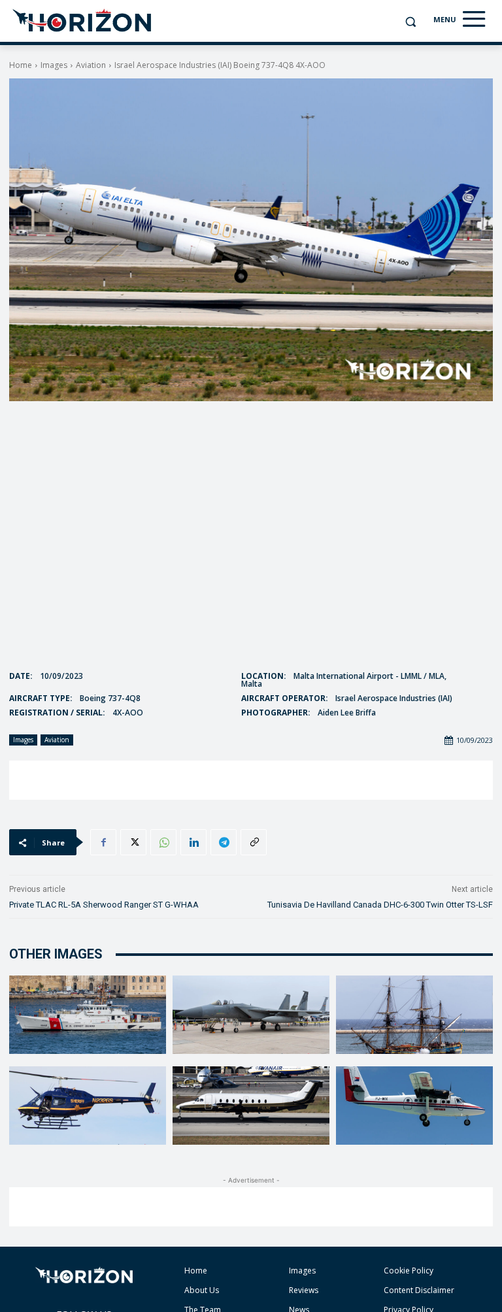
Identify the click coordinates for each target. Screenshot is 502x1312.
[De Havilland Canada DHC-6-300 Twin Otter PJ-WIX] (414, 1105)
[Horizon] (82, 21)
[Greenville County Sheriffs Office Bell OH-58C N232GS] (87, 1105)
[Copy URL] (254, 842)
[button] (410, 22)
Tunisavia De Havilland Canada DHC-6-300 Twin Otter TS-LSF (380, 905)
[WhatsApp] (163, 842)
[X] (133, 842)
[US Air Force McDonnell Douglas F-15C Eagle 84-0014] (251, 1015)
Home (20, 65)
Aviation (91, 65)
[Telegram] (223, 842)
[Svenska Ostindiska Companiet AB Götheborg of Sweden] (414, 1015)
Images (54, 65)
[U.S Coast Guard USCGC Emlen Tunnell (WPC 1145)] (87, 1015)
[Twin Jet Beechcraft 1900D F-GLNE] (251, 1105)
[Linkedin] (193, 842)
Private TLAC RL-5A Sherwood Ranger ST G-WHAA (104, 905)
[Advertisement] (251, 780)
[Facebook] (103, 842)
